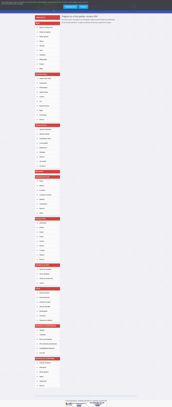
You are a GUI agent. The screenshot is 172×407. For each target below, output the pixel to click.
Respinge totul (71, 7)
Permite (83, 7)
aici (22, 3)
